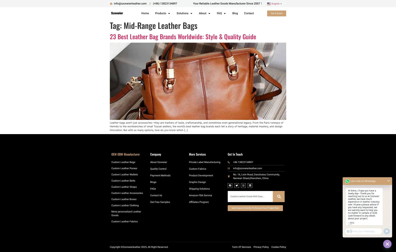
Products (160, 13)
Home (145, 13)
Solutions (182, 13)
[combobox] (250, 196)
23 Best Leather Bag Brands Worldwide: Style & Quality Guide (183, 36)
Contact (249, 13)
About (202, 13)
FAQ (219, 13)
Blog (235, 13)
